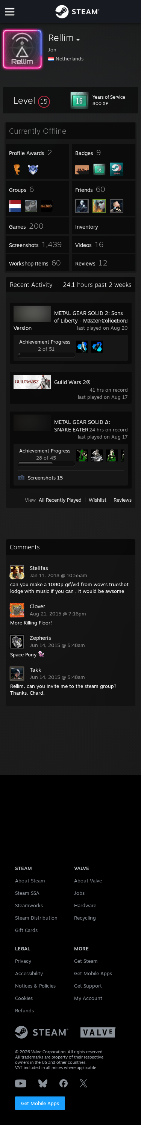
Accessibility (29, 973)
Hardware (85, 905)
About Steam (30, 881)
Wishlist (97, 500)
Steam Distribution (36, 918)
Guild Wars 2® (72, 382)
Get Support (88, 986)
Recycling (85, 918)
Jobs (79, 893)
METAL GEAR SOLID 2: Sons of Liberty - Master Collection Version (70, 320)
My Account (88, 998)
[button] (31, 100)
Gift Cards (26, 930)
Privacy (23, 961)
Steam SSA (27, 893)
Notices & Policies (35, 986)
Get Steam (86, 961)
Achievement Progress (44, 342)
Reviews (123, 500)
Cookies (24, 998)
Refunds (24, 1010)
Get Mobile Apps (40, 1103)
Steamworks (29, 905)
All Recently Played (60, 500)
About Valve (88, 881)
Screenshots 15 (45, 478)
